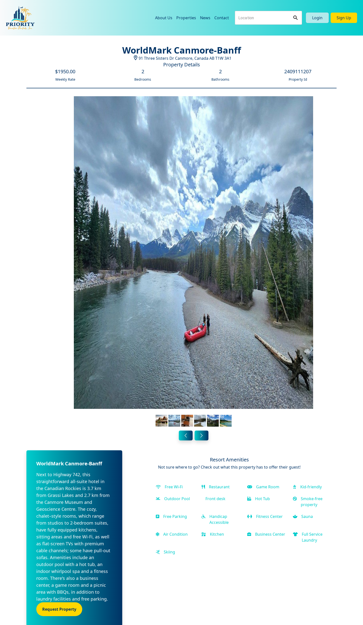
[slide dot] (161, 421)
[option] (193, 262)
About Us (163, 17)
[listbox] (193, 262)
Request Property (59, 609)
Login (317, 17)
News (205, 17)
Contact (221, 17)
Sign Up (344, 17)
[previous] (186, 435)
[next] (201, 435)
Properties (186, 17)
